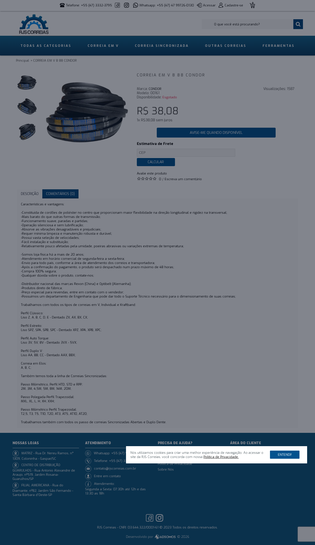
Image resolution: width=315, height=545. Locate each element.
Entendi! (285, 454)
